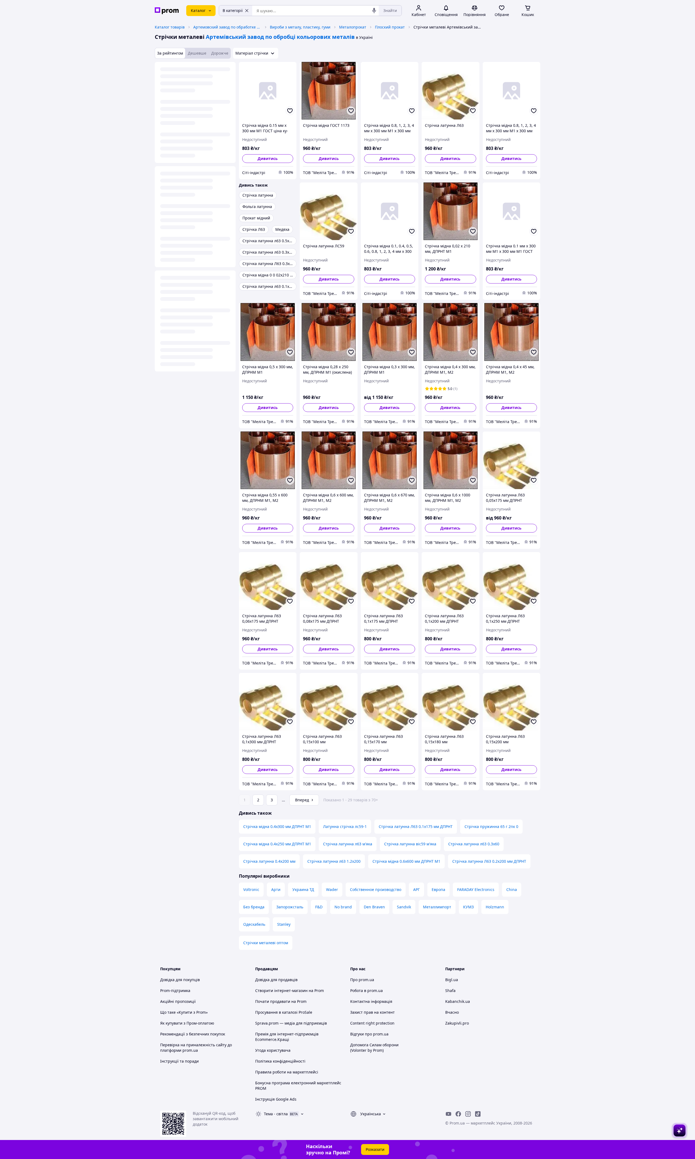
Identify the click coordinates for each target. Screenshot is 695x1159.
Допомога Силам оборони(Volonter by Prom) (374, 1047)
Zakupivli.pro (457, 1023)
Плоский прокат (390, 27)
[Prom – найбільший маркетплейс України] (167, 10)
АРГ (416, 889)
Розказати (375, 1149)
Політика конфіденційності (280, 1061)
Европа (438, 889)
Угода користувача (272, 1050)
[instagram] (468, 1114)
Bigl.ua (451, 979)
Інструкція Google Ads (275, 1099)
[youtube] (448, 1114)
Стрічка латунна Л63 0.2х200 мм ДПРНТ (489, 861)
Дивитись (268, 158)
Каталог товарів (170, 27)
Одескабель (254, 924)
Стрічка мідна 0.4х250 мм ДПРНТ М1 (277, 843)
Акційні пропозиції (178, 1001)
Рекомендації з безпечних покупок (192, 1034)
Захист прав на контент (372, 1012)
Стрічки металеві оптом (265, 942)
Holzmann (495, 906)
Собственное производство (375, 889)
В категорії (233, 10)
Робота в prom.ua (366, 990)
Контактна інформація (371, 1001)
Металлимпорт (437, 906)
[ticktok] (478, 1114)
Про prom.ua (362, 979)
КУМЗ (468, 906)
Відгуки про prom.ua (369, 1034)
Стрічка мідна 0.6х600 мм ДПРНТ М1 (406, 861)
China (511, 889)
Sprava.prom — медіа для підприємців (291, 1023)
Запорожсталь (289, 906)
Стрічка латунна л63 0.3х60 (473, 843)
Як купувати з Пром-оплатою (187, 1023)
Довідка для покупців (180, 979)
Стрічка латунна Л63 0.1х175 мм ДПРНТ (416, 826)
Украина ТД (303, 889)
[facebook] (458, 1114)
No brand (343, 906)
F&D (319, 906)
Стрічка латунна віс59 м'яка (410, 843)
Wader (332, 889)
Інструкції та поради (179, 1061)
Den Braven (374, 906)
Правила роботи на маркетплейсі (286, 1072)
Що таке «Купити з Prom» (184, 1012)
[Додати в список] (290, 110)
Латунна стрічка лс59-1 (345, 826)
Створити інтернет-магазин (281, 990)
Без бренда (253, 906)
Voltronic (251, 889)
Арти (275, 889)
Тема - (276, 1113)
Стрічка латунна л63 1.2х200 (334, 861)
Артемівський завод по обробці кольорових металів (280, 36)
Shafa (450, 990)
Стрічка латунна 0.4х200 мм (269, 861)
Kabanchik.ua (457, 1001)
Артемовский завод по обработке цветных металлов (227, 27)
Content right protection (372, 1023)
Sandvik (404, 906)
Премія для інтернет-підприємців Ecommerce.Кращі (286, 1036)
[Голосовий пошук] (374, 10)
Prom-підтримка (175, 990)
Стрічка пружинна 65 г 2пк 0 (491, 826)
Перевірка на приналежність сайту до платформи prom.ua (196, 1047)
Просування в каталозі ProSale (283, 1012)
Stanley (283, 924)
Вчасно (452, 1012)
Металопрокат (352, 27)
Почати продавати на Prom (281, 1001)
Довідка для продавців (276, 979)
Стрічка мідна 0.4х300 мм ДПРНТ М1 (277, 826)
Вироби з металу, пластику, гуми (300, 27)
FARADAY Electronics (475, 889)
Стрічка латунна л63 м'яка (347, 843)
